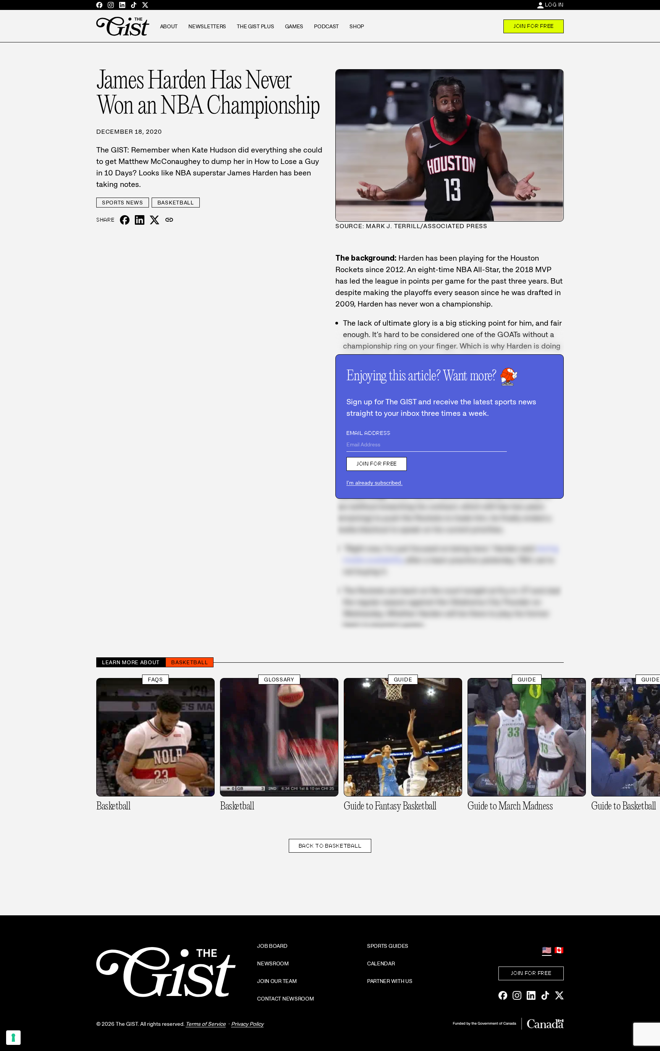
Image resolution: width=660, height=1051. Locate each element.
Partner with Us (389, 981)
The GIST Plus (255, 26)
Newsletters (207, 26)
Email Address (368, 433)
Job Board (272, 945)
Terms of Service (206, 1023)
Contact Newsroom (285, 998)
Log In (554, 5)
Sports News (122, 202)
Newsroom (273, 963)
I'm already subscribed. (374, 483)
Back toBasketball (330, 846)
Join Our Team (276, 981)
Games (294, 26)
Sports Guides (387, 945)
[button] (169, 220)
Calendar (381, 963)
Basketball (175, 202)
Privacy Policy (247, 1023)
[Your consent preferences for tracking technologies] (13, 1037)
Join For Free (533, 26)
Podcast (326, 26)
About (169, 26)
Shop (356, 26)
